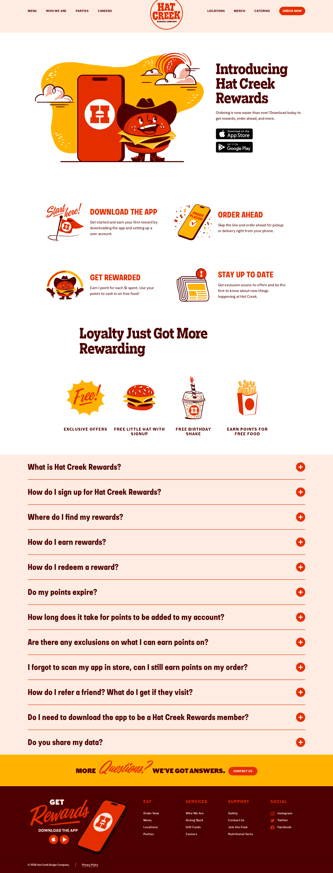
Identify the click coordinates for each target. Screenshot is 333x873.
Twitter (282, 820)
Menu (32, 11)
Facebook (284, 827)
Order (292, 11)
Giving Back (194, 820)
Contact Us (242, 771)
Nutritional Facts (240, 834)
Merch (239, 11)
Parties (82, 11)
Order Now (151, 813)
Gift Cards (193, 827)
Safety (233, 813)
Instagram (285, 813)
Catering (262, 11)
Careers (105, 11)
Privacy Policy (90, 864)
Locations (216, 11)
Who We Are (56, 11)
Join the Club (237, 827)
